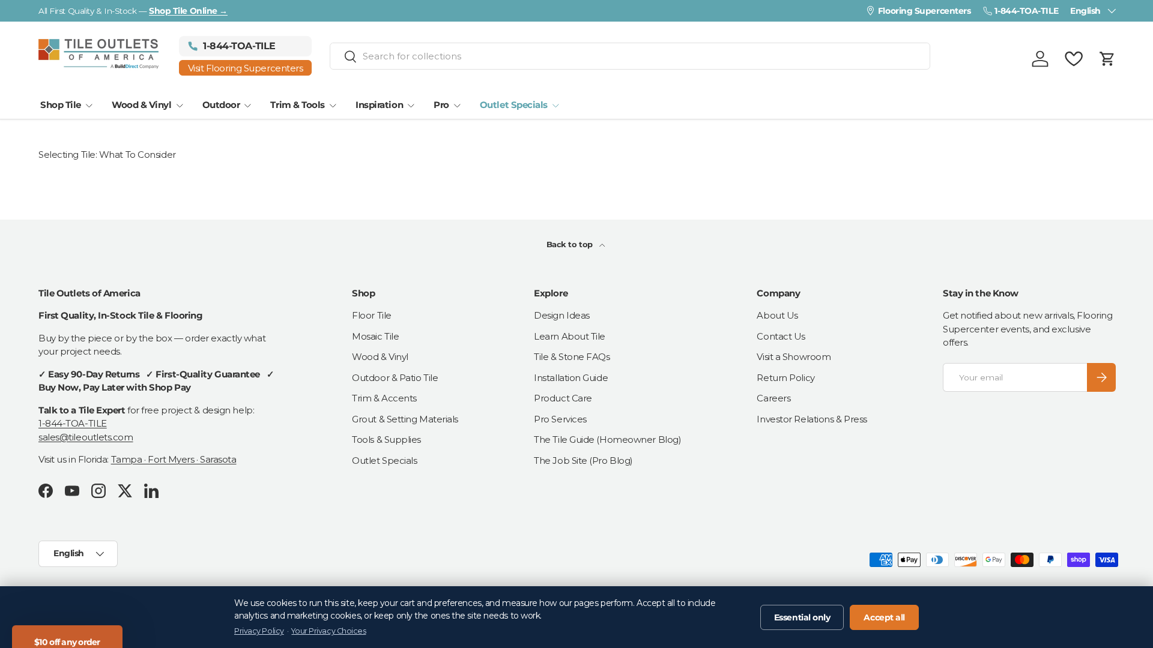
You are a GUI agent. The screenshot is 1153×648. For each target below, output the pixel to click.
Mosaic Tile (375, 336)
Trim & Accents (384, 398)
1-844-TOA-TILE (72, 423)
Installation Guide (571, 377)
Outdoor (221, 104)
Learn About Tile (569, 336)
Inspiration (379, 104)
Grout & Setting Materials (405, 419)
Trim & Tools (297, 104)
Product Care (563, 398)
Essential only (802, 617)
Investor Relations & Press (812, 419)
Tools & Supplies (386, 439)
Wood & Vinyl (142, 104)
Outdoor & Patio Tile (395, 377)
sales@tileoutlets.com (85, 437)
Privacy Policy (259, 630)
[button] (1107, 59)
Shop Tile (60, 104)
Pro (441, 104)
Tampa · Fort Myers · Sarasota (174, 459)
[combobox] (630, 56)
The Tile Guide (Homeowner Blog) (607, 439)
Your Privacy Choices (328, 630)
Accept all (884, 617)
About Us (777, 315)
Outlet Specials (514, 104)
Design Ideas (562, 315)
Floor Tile (372, 315)
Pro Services (560, 419)
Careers (773, 398)
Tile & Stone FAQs (572, 356)
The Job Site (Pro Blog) (583, 460)
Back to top (570, 244)
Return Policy (785, 377)
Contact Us (781, 336)
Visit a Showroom (794, 356)
